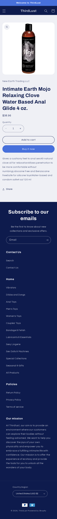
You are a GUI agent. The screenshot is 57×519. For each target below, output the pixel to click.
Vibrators (11, 288)
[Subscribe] (47, 240)
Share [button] (9, 189)
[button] (3, 10)
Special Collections (16, 358)
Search (10, 261)
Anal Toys (11, 302)
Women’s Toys (13, 316)
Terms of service (15, 407)
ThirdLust (23, 511)
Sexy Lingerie (13, 344)
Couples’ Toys (13, 323)
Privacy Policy (13, 400)
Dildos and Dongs (15, 295)
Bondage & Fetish (15, 330)
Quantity (6, 122)
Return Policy (13, 393)
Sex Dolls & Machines (17, 351)
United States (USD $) (27, 494)
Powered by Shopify (37, 511)
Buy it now (28, 149)
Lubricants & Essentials (18, 337)
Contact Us (12, 268)
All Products (12, 373)
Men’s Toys (12, 309)
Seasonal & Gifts (15, 366)
